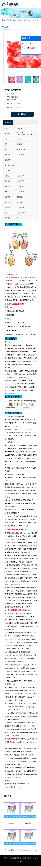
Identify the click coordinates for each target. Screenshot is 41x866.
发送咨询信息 (22, 114)
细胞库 (31, 20)
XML (22, 862)
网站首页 (16, 20)
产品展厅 (25, 20)
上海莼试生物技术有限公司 (11, 858)
